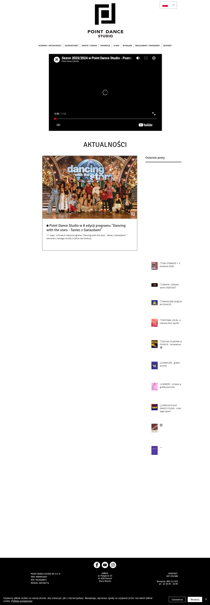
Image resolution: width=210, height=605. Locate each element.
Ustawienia (177, 599)
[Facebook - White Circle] (97, 565)
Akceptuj (194, 599)
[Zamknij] (206, 599)
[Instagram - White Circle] (113, 565)
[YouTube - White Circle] (105, 565)
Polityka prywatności (21, 601)
